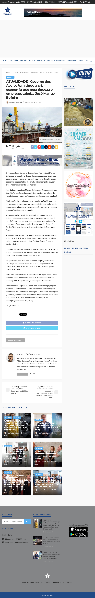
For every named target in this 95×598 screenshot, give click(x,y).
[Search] (90, 61)
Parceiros (30, 582)
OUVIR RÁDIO (72, 61)
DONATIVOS (85, 2)
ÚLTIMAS (23, 61)
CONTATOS (83, 61)
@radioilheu (69, 241)
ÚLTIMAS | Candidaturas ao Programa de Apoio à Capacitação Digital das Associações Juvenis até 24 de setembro (15, 425)
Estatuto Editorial (58, 582)
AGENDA (32, 61)
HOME (5, 61)
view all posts (22, 374)
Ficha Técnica (45, 582)
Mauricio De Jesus (15, 102)
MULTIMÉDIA (50, 2)
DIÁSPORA (41, 61)
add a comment (16, 340)
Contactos (69, 582)
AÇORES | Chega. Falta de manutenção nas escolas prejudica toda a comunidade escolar (47, 455)
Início (24, 582)
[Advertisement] (47, 39)
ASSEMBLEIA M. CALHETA (67, 2)
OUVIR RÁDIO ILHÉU (34, 2)
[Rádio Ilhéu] (7, 11)
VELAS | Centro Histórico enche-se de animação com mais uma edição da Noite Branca (51, 541)
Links (37, 582)
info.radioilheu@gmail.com (20, 542)
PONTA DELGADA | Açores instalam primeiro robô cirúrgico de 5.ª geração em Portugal (46, 426)
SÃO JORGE (14, 61)
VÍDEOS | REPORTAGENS (56, 61)
